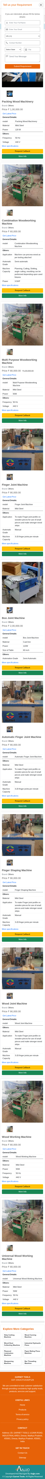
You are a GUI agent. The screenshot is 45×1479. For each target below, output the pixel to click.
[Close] (41, 5)
